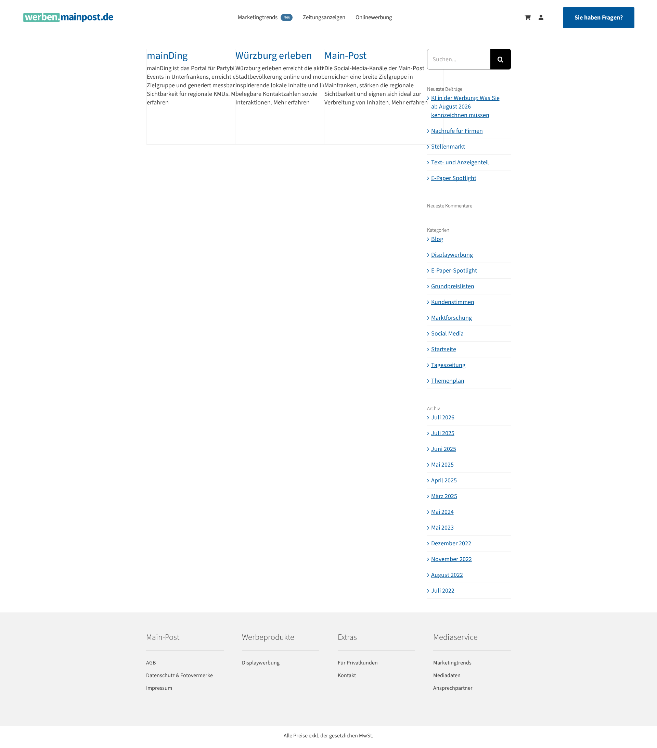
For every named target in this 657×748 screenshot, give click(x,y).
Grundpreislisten (452, 286)
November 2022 (451, 559)
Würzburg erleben (273, 55)
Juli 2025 (442, 433)
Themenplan (447, 381)
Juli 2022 (442, 590)
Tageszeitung (448, 365)
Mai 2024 (442, 512)
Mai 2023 (442, 527)
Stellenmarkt (448, 146)
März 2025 (444, 496)
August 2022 (447, 575)
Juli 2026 (442, 417)
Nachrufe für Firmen (457, 131)
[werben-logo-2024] (68, 15)
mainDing (167, 55)
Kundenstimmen (452, 302)
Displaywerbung (452, 255)
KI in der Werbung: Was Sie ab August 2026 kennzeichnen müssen (465, 106)
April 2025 (444, 480)
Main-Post (345, 55)
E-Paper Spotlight (453, 178)
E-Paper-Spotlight (454, 270)
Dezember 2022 (451, 543)
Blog (437, 239)
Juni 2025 (443, 449)
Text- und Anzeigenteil (460, 162)
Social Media (447, 333)
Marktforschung (451, 318)
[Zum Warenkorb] (528, 17)
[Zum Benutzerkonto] (537, 17)
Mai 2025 (442, 464)
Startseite (443, 349)
